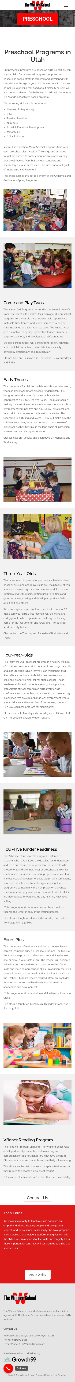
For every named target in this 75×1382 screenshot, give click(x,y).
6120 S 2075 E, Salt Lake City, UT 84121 (33, 1335)
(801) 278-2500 (19, 1340)
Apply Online (37, 1274)
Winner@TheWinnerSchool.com (27, 1344)
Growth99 (62, 1375)
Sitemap (39, 1375)
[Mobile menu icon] (66, 5)
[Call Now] (8, 1368)
